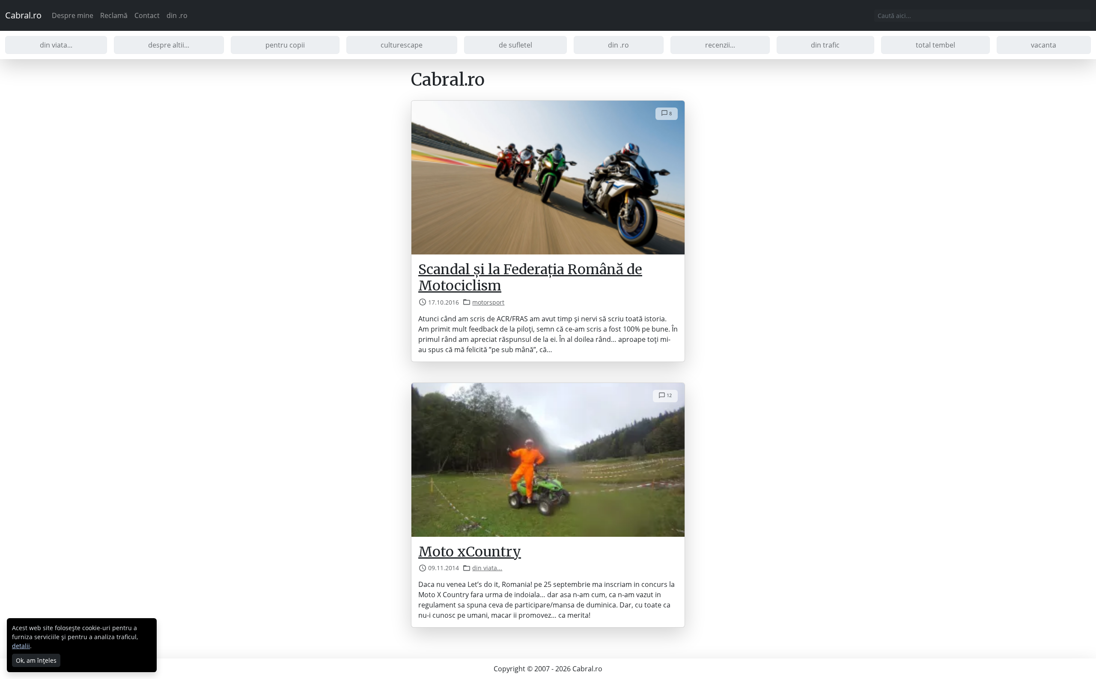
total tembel (935, 45)
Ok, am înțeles (36, 660)
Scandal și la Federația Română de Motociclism (530, 277)
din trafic (825, 45)
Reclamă (114, 15)
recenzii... (720, 45)
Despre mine (72, 15)
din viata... (56, 45)
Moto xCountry (469, 551)
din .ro (177, 15)
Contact (147, 15)
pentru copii (285, 45)
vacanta (1043, 45)
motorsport (488, 302)
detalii (21, 646)
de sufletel (515, 45)
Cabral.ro (23, 15)
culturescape (402, 45)
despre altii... (168, 45)
